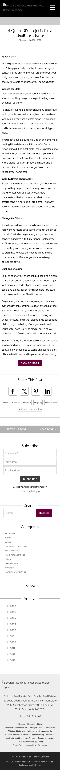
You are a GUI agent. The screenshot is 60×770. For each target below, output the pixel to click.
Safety (28, 402)
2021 (12, 636)
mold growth (9, 114)
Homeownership (12, 550)
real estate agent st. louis (16, 546)
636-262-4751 (35, 716)
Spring (39, 402)
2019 (13, 648)
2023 (13, 624)
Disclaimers (23, 765)
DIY (6, 402)
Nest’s (23, 197)
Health (16, 402)
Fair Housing (42, 745)
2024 (13, 618)
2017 (12, 660)
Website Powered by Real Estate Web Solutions (30, 756)
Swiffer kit (7, 310)
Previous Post (16, 429)
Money (8, 559)
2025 (13, 612)
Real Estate (10, 533)
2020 (13, 642)
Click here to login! (30, 491)
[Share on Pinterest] (36, 391)
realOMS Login (35, 765)
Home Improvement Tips (31, 409)
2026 (13, 606)
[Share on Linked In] (47, 391)
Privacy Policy (18, 745)
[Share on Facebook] (12, 391)
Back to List (29, 363)
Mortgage (9, 567)
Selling (8, 537)
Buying (8, 542)
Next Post (47, 429)
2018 (12, 654)
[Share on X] (24, 391)
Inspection (52, 402)
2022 (13, 630)
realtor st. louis (11, 563)
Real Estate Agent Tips (15, 554)
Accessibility (31, 745)
